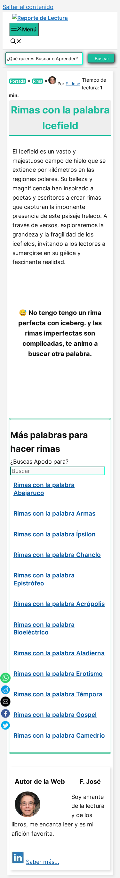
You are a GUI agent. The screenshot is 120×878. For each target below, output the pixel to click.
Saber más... (42, 861)
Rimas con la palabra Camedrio (59, 735)
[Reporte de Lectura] (40, 18)
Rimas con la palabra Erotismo (58, 673)
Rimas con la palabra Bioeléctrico (44, 628)
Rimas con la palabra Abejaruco (44, 489)
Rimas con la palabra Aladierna (59, 653)
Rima (37, 81)
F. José (73, 83)
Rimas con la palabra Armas (54, 513)
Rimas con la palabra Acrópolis (59, 604)
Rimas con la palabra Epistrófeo (44, 579)
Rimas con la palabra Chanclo (57, 555)
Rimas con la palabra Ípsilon (54, 534)
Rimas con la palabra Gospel (55, 714)
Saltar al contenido (28, 7)
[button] (16, 42)
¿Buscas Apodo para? (39, 461)
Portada (17, 81)
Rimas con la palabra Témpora (57, 694)
